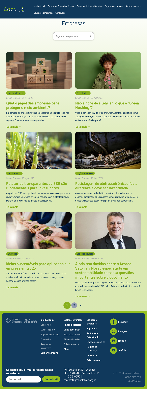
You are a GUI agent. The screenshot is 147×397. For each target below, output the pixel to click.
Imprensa (92, 328)
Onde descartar (72, 329)
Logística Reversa (15, 93)
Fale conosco (93, 360)
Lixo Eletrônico (14, 173)
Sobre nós (46, 324)
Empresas (12, 253)
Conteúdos (60, 12)
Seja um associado (114, 6)
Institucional (39, 6)
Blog (66, 349)
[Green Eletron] (14, 9)
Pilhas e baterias (72, 324)
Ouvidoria (92, 355)
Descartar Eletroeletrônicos (61, 6)
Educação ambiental (43, 12)
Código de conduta (96, 342)
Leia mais (12, 127)
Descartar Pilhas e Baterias (89, 6)
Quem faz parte (48, 329)
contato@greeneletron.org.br (80, 380)
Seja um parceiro (133, 6)
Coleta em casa (71, 344)
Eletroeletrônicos (73, 319)
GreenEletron (83, 93)
